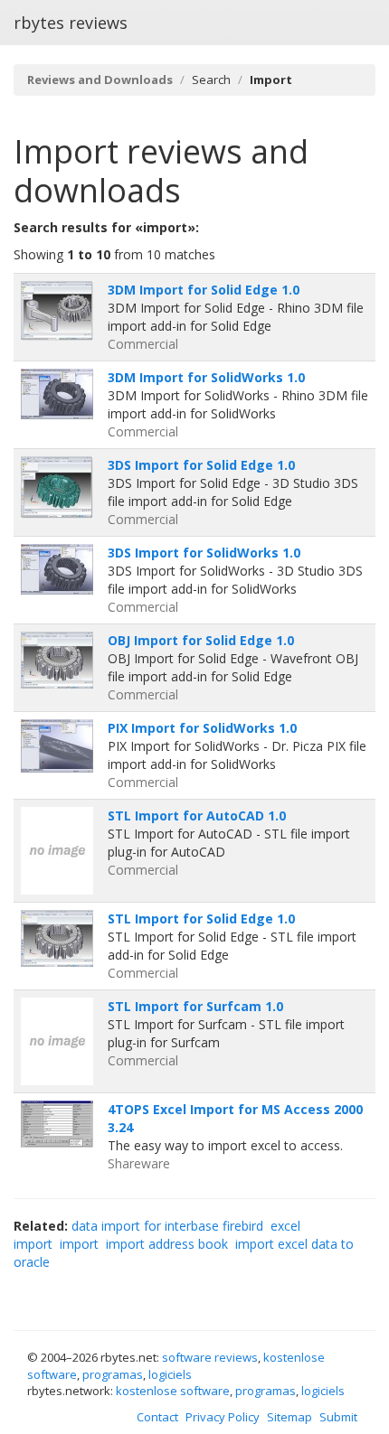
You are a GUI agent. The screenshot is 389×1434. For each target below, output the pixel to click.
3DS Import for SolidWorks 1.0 (204, 552)
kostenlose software (173, 1390)
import (79, 1243)
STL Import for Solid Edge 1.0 (201, 918)
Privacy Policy (222, 1417)
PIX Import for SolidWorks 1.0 (202, 727)
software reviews (210, 1357)
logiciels (170, 1374)
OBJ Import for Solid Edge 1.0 (201, 640)
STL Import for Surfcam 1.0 (195, 1006)
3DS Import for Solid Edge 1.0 (201, 464)
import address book (167, 1243)
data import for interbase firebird (167, 1225)
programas (112, 1374)
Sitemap (289, 1417)
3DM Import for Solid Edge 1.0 (203, 289)
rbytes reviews (71, 22)
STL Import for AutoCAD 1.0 (197, 815)
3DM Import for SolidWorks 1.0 (206, 377)
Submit (338, 1417)
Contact (157, 1417)
